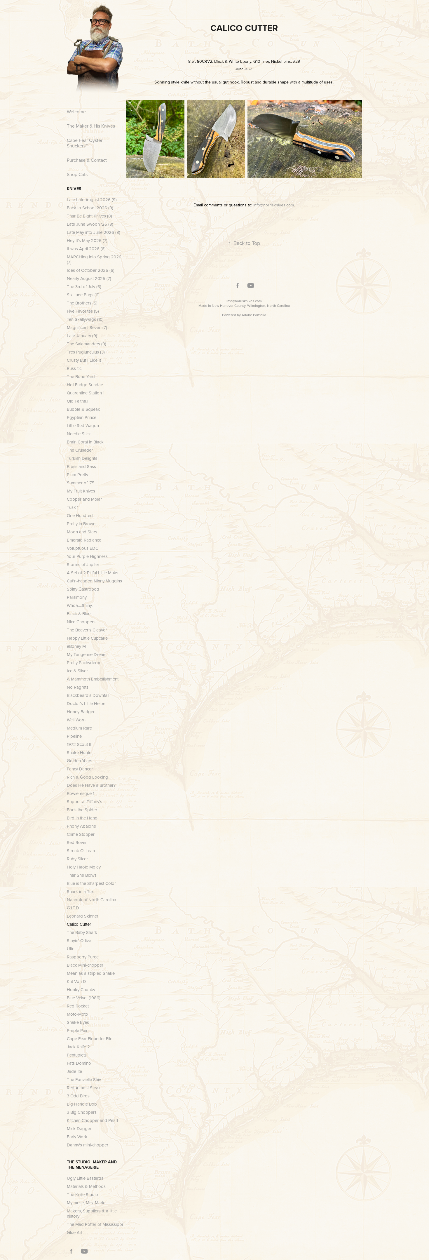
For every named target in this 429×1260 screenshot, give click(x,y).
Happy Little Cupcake (87, 638)
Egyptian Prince (81, 417)
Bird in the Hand (82, 818)
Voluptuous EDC (82, 548)
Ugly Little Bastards (85, 1178)
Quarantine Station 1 (85, 393)
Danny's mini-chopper (87, 1145)
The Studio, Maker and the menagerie (92, 1164)
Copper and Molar (84, 499)
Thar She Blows (82, 875)
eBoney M (76, 646)
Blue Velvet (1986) (83, 998)
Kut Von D (76, 981)
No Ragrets (77, 687)
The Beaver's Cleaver (87, 630)
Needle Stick (79, 434)
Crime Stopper (81, 834)
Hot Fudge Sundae (85, 385)
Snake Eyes (78, 1022)
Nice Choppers (81, 622)
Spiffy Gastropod (83, 589)
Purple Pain (77, 1030)
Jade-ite (74, 1071)
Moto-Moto (77, 1014)
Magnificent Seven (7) (87, 327)
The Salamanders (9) (86, 344)
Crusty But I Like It (84, 360)
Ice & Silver (77, 671)
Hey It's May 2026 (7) (87, 240)
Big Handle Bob (82, 1104)
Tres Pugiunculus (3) (86, 352)
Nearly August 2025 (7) (89, 278)
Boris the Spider (82, 810)
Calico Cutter (79, 924)
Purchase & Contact (87, 160)
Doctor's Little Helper (87, 703)
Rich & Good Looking (87, 777)
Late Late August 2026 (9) (92, 199)
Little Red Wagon (83, 425)
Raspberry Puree (83, 957)
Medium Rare (79, 728)
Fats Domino (79, 1063)
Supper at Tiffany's (84, 801)
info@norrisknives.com (244, 300)
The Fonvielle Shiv (84, 1079)
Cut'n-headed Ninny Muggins (94, 581)
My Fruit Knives (81, 491)
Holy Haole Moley (84, 867)
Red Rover (77, 842)
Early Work (77, 1137)
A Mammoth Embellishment (92, 679)
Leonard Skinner (82, 916)
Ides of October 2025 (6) (90, 270)
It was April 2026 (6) (86, 249)
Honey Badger (81, 712)
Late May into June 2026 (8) (93, 232)
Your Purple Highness (87, 556)
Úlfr (70, 949)
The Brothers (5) (82, 303)
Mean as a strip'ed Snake (91, 973)
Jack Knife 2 (78, 1047)
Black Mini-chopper (85, 965)
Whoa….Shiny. (80, 605)
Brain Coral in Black (85, 442)
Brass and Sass (81, 466)
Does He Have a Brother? (91, 785)
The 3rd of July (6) (84, 286)
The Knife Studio (82, 1194)
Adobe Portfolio (254, 314)
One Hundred (80, 515)
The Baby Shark (82, 932)
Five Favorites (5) (83, 311)
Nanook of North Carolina (91, 900)
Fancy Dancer (80, 769)
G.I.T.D (73, 908)
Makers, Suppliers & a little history (92, 1213)
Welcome (76, 111)
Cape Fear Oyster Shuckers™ (84, 143)
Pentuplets (77, 1055)
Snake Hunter (80, 752)
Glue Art (74, 1232)
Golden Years (79, 761)
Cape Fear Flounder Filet (90, 1039)
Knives (74, 189)
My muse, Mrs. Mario (86, 1203)
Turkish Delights (82, 458)
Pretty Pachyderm (83, 662)
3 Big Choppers (82, 1112)
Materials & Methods (86, 1186)
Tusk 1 (73, 507)
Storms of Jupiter (83, 564)
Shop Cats (77, 174)
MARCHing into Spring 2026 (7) (94, 259)
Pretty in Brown (81, 524)
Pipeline (74, 736)
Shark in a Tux (80, 891)
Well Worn (76, 720)
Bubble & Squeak (83, 409)
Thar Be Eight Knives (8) (89, 216)
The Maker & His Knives (91, 126)
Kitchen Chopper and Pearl (92, 1120)
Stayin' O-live (79, 940)
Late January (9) (82, 336)
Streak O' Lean (81, 850)
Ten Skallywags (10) (85, 319)
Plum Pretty (77, 474)
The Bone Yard (81, 376)
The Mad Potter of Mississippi (95, 1224)
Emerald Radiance (84, 540)
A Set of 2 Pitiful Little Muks (92, 573)
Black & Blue (78, 613)
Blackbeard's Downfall (88, 695)
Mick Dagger (79, 1128)
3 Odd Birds (78, 1096)
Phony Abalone (81, 826)
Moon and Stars (82, 532)
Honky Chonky (81, 989)
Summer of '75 (81, 483)
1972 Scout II (79, 744)
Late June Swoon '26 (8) (90, 224)
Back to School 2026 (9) (90, 208)
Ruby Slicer (77, 859)
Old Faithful (77, 401)
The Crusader (80, 450)
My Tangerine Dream (87, 654)
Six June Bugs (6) (83, 295)
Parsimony (77, 597)
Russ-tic (74, 368)
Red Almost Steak (84, 1088)
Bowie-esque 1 (80, 793)
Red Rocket (78, 1006)
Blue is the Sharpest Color (91, 883)
